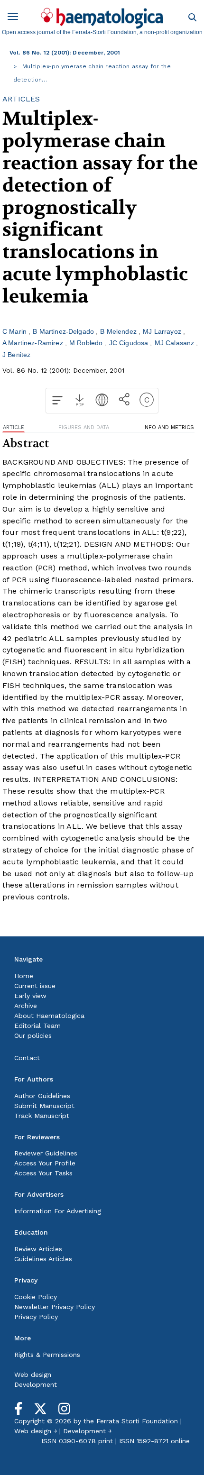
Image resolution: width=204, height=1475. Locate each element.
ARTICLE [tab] (13, 427)
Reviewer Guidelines (45, 1153)
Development (35, 1384)
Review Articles (38, 1249)
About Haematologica (49, 1015)
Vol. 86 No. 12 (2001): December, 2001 (65, 52)
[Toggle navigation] (16, 18)
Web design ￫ (35, 1431)
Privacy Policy (36, 1316)
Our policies (33, 1035)
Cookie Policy (35, 1297)
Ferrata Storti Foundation (137, 1421)
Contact (27, 1058)
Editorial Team (37, 1025)
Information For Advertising (57, 1211)
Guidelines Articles (43, 1259)
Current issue (35, 985)
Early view (30, 995)
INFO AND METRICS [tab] (168, 427)
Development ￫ (87, 1431)
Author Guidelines (42, 1095)
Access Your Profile (44, 1163)
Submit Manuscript (44, 1105)
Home (23, 976)
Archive (25, 1005)
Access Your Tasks (43, 1173)
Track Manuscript (41, 1115)
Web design (32, 1374)
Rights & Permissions (47, 1354)
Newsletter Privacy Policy (54, 1306)
